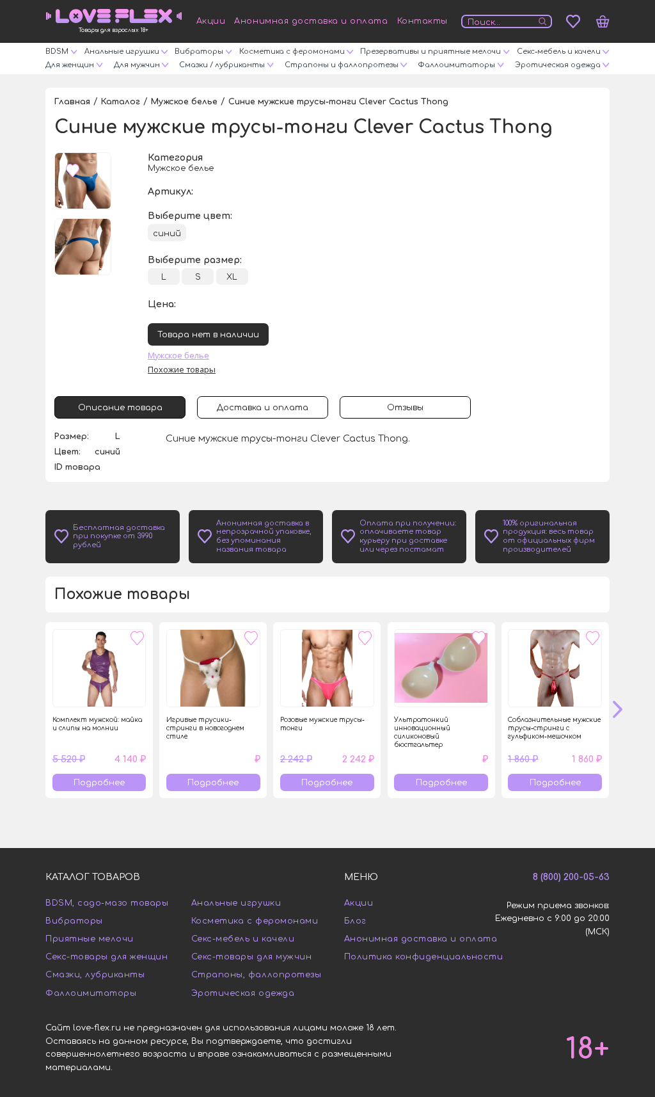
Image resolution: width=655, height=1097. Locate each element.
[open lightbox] (82, 180)
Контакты (422, 21)
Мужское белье (178, 355)
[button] (625, 709)
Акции (211, 21)
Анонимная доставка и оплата (311, 21)
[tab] (119, 407)
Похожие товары (182, 369)
